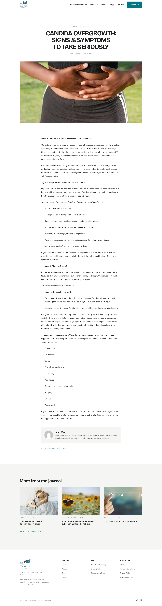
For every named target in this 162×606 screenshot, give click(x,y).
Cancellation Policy (127, 577)
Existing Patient (96, 569)
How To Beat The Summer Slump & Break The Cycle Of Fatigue (78, 522)
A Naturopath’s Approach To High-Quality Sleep (32, 522)
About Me (65, 569)
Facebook (53, 448)
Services (94, 5)
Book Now (135, 5)
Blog (112, 5)
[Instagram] (141, 600)
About (103, 5)
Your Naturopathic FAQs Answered (121, 521)
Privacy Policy (125, 573)
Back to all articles (29, 531)
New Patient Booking (98, 565)
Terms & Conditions (127, 569)
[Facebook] (137, 600)
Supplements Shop (78, 5)
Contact (120, 5)
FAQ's (122, 565)
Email (65, 448)
